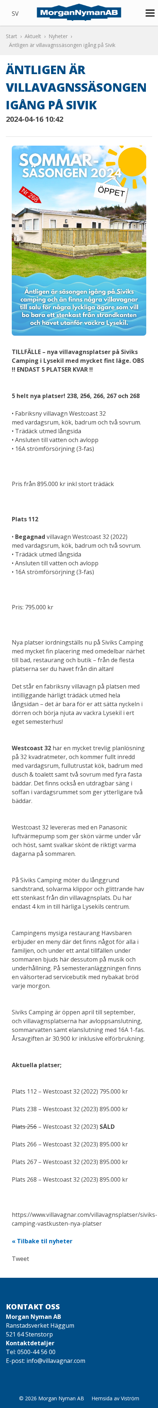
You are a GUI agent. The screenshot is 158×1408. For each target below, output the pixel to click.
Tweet (20, 1259)
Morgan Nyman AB (61, 1398)
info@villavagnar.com (55, 1361)
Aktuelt (33, 36)
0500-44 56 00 (36, 1352)
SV (15, 14)
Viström (130, 1398)
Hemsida (101, 1398)
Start (11, 36)
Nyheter (58, 36)
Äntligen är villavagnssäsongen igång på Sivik (62, 44)
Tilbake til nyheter (44, 1241)
